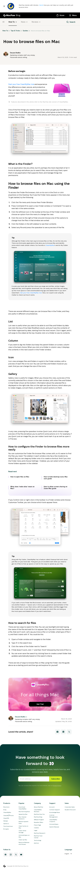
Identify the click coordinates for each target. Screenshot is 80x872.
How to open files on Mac (19, 477)
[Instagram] (11, 854)
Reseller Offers (38, 822)
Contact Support (54, 809)
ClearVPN (6, 818)
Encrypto (6, 829)
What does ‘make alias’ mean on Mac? (22, 487)
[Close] (4, 6)
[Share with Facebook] (57, 731)
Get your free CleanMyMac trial (31, 293)
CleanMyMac (50, 245)
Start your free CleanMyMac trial (21, 84)
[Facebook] (5, 854)
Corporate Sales (70, 807)
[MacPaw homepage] (4, 866)
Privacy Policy (57, 785)
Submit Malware (54, 827)
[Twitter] (16, 854)
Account (52, 807)
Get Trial (40, 704)
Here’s (41, 5)
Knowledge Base (54, 812)
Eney (4, 809)
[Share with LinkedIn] (63, 731)
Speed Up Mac (23, 814)
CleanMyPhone (8, 815)
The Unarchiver (8, 826)
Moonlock (6, 807)
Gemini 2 (6, 823)
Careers (36, 827)
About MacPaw (38, 807)
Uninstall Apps (53, 824)
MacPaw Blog (38, 817)
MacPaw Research (39, 833)
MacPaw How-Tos (39, 814)
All (3, 22)
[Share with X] (69, 731)
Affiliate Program (39, 819)
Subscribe (55, 779)
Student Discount (70, 809)
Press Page (37, 825)
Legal (35, 830)
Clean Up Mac (23, 839)
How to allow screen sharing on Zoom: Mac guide (55, 487)
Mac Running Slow (24, 811)
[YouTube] (21, 854)
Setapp (5, 821)
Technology (37, 840)
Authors (36, 843)
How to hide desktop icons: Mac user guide (56, 477)
